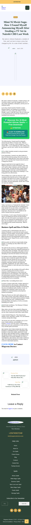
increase (8, 323)
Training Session (15, 466)
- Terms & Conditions (7, 521)
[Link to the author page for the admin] (9, 48)
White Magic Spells (16, 478)
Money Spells (15, 475)
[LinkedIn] (10, 93)
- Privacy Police (17, 521)
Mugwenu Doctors (8, 519)
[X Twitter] (7, 93)
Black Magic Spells (16, 487)
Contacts (15, 460)
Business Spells (15, 481)
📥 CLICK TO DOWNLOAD (15, 133)
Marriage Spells (15, 493)
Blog (15, 457)
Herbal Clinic (15, 463)
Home (15, 445)
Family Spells (15, 490)
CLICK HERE (8, 344)
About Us (15, 448)
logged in (10, 408)
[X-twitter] (15, 510)
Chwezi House (15, 454)
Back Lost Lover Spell (15, 484)
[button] (15, 2)
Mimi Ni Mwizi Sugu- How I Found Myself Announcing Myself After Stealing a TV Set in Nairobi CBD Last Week (15, 28)
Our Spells (15, 451)
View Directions (15, 429)
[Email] (14, 93)
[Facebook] (3, 93)
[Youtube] (19, 510)
